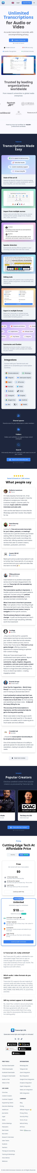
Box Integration (24, 1076)
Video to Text (5, 1083)
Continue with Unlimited (18, 942)
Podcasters (5, 1127)
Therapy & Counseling (8, 1151)
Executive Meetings (7, 1106)
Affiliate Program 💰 (25, 1109)
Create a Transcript (19, 40)
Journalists (5, 1113)
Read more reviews (19, 758)
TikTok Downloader (7, 1069)
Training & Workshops (8, 1154)
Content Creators (7, 1096)
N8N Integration (24, 1093)
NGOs (3, 1120)
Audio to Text (6, 1079)
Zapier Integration (25, 1086)
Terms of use (23, 1120)
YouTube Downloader (8, 1065)
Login (18, 3)
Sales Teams (5, 1140)
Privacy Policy (24, 1113)
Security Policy (24, 1116)
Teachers (4, 1147)
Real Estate (5, 1130)
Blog (21, 1103)
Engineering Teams (7, 1103)
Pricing (22, 1106)
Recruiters (5, 1133)
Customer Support (7, 1099)
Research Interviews (8, 1137)
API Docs (22, 1127)
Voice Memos (6, 1158)
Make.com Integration (26, 1089)
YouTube (13, 525)
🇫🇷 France (12, 492)
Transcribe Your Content (20, 827)
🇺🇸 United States (14, 576)
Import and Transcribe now (20, 459)
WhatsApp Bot (24, 1065)
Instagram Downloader (8, 1076)
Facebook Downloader (8, 1072)
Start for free (26, 3)
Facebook (13, 555)
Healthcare (5, 1109)
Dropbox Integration (26, 1083)
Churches (5, 1092)
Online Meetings (7, 1123)
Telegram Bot (24, 1069)
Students (4, 1144)
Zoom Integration (25, 1072)
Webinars (5, 1161)
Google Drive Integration (27, 1079)
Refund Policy (24, 1123)
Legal (3, 1116)
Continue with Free (18, 892)
